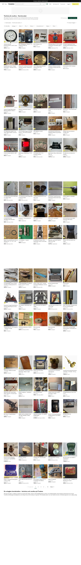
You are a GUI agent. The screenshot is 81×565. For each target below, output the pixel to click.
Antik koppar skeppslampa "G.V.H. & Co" (25, 154)
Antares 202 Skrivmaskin (38, 370)
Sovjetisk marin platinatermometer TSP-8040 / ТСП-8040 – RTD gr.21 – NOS (70, 371)
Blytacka (35, 109)
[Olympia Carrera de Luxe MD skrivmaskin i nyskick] (55, 384)
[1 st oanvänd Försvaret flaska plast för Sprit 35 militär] (26, 188)
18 (47, 486)
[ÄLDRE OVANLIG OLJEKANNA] (70, 188)
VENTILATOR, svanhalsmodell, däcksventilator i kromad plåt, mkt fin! (70, 328)
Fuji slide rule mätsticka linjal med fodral (54, 110)
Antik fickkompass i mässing (53, 457)
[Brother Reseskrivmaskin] (55, 275)
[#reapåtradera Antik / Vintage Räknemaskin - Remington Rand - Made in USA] (11, 58)
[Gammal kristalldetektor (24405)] (26, 319)
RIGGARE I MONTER (67, 414)
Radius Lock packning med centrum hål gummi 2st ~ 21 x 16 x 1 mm (11, 241)
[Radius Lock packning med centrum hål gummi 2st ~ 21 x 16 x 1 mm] (11, 232)
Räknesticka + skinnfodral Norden (69, 109)
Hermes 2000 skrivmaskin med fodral (69, 241)
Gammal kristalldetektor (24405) (25, 327)
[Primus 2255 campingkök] (55, 210)
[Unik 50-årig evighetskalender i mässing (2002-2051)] (40, 58)
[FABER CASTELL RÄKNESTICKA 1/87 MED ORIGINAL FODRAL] (26, 406)
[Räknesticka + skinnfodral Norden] (70, 101)
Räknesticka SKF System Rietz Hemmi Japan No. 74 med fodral (10, 393)
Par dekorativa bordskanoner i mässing (69, 154)
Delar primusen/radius (38, 392)
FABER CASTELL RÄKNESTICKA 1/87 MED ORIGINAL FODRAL (25, 415)
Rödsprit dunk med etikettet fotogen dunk (68, 132)
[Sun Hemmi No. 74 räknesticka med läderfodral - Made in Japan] (26, 362)
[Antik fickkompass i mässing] (55, 449)
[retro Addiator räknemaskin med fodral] (26, 297)
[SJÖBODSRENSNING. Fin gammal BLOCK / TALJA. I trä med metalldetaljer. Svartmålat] (26, 275)
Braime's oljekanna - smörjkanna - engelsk (25, 393)
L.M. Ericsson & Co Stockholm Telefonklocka (54, 371)
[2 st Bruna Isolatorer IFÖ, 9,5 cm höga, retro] (40, 188)
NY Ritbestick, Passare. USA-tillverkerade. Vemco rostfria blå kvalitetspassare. (40, 241)
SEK (50, 4)
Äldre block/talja (37, 327)
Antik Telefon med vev (38, 218)
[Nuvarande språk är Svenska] (47, 4)
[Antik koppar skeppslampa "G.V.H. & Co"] (26, 145)
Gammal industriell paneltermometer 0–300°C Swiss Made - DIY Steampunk (10, 45)
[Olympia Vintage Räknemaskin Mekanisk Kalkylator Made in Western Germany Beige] (11, 101)
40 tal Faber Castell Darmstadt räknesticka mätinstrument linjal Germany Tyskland (54, 197)
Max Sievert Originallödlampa (9, 414)
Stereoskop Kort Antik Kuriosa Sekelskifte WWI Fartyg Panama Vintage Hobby (54, 132)
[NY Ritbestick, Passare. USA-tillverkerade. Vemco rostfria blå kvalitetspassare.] (40, 232)
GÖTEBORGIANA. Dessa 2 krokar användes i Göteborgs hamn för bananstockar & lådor (10, 284)
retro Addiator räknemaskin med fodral (25, 306)
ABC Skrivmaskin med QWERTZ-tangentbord (69, 458)
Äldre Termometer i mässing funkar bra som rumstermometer (70, 306)
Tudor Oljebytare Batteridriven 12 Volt (25, 480)
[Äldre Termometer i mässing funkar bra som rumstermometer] (70, 297)
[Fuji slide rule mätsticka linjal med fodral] (55, 101)
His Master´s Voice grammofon (25, 218)
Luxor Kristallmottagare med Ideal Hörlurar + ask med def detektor (25, 132)
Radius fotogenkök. (52, 479)
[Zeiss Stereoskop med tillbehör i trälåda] (40, 297)
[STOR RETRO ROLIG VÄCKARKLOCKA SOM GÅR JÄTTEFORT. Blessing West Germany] (11, 210)
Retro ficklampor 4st (38, 44)
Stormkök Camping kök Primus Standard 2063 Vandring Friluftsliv (70, 45)
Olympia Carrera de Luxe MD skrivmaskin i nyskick (54, 393)
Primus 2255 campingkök (53, 218)
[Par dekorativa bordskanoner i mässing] (70, 145)
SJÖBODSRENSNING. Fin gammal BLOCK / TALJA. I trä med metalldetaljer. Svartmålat (25, 284)
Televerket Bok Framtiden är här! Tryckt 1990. (54, 306)
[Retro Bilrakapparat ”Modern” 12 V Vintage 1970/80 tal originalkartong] (26, 36)
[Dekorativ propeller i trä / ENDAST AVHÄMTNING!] (40, 406)
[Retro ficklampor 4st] (40, 36)
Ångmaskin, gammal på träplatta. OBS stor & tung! (54, 241)
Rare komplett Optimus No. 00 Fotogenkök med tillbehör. (40, 480)
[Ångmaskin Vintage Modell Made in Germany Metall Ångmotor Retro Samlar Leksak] (11, 297)
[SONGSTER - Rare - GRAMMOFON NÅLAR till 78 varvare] (70, 471)
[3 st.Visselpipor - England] (26, 232)
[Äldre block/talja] (40, 319)
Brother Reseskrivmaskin (53, 283)
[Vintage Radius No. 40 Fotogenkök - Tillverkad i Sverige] (11, 319)
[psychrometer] (70, 275)
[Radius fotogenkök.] (55, 471)
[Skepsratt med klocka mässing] (26, 101)
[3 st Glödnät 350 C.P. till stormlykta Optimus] (40, 145)
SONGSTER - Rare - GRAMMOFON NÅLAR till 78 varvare (70, 480)
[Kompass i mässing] (26, 449)
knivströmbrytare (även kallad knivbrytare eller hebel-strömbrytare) (69, 219)
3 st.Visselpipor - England (24, 240)
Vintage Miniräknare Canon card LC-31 (69, 393)
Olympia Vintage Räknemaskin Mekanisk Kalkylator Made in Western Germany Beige (10, 110)
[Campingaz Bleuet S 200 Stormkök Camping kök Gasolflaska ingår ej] (55, 36)
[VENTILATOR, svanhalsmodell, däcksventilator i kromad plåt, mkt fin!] (70, 319)
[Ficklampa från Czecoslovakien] (40, 449)
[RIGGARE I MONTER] (70, 406)
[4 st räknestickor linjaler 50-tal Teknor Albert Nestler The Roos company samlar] (11, 123)
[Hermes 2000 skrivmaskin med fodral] (70, 232)
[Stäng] (80, 1)
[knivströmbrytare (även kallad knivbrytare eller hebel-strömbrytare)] (70, 210)
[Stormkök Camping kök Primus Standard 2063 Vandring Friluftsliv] (70, 36)
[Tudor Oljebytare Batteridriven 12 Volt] (26, 471)
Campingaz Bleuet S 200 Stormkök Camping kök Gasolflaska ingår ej (55, 45)
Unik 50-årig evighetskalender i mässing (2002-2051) (40, 67)
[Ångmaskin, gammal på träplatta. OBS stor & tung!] (55, 232)
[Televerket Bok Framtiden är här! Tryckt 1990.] (55, 297)
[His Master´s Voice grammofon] (26, 210)
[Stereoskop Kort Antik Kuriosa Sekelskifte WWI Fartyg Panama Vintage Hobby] (55, 123)
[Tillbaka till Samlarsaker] (4, 23)
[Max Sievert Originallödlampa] (11, 406)
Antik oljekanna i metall (38, 131)
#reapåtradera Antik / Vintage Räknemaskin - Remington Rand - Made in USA (10, 67)
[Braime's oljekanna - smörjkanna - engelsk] (26, 384)
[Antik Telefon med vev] (40, 210)
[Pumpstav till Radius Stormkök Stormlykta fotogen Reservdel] (55, 58)
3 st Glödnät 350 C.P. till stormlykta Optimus (38, 154)
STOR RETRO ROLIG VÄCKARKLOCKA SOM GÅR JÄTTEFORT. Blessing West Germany (9, 219)
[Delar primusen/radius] (40, 384)
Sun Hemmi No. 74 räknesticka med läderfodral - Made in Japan (26, 371)
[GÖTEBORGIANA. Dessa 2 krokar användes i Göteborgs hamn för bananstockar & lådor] (11, 275)
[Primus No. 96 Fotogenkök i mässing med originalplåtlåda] (11, 449)
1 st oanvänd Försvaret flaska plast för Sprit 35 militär (26, 197)
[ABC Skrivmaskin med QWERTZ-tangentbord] (70, 449)
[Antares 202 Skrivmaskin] (40, 362)
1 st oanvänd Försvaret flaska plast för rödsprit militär (11, 197)
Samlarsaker (8, 22)
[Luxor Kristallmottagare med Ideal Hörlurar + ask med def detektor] (26, 123)
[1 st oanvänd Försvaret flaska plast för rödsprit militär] (11, 188)
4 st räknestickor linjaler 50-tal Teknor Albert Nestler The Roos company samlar (10, 132)
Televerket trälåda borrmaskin (10, 370)
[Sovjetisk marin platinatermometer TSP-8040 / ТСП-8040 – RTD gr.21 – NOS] (70, 362)
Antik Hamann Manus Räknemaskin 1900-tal (55, 154)
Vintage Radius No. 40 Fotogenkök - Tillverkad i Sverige (11, 328)
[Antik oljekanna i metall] (40, 123)
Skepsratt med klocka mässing (25, 109)
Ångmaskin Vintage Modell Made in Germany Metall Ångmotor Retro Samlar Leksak (11, 306)
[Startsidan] (11, 4)
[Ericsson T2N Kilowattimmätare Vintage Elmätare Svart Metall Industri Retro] (55, 406)
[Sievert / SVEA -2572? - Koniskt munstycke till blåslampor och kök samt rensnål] (40, 275)
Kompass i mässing (22, 457)
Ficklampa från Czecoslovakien (40, 457)
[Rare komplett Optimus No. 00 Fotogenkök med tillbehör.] (40, 471)
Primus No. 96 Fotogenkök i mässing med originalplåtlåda (9, 458)
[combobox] (28, 4)
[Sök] (40, 4)
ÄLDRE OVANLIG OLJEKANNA (69, 196)
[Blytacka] (40, 101)
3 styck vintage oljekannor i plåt (10, 153)
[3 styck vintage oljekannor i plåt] (11, 145)
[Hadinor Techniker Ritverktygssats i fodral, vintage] (11, 471)
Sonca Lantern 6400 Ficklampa (69, 66)
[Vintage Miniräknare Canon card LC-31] (70, 384)
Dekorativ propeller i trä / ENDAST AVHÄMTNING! (40, 415)
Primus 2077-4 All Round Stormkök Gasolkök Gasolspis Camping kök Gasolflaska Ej (25, 67)
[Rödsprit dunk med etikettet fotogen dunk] (70, 123)
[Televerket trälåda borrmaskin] (11, 362)
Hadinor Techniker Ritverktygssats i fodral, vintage (11, 480)
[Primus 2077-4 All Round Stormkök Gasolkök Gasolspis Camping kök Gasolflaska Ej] (26, 58)
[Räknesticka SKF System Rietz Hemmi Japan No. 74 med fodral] (11, 384)
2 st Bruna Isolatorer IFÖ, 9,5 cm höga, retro (40, 197)
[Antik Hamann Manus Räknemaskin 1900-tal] (55, 145)
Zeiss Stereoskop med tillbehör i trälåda (40, 306)
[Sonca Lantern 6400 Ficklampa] (70, 58)
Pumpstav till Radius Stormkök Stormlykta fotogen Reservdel (54, 67)
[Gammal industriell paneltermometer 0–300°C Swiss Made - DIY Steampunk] (11, 36)
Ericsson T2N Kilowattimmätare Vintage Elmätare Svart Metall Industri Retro (54, 415)
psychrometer (66, 283)
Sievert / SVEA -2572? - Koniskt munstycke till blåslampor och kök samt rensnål (40, 284)
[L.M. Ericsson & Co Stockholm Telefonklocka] (55, 362)
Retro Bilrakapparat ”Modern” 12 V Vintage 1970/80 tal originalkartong (25, 45)
